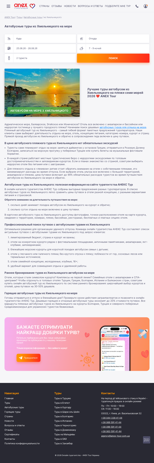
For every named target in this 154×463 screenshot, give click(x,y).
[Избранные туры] (145, 6)
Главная (9, 398)
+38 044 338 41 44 (111, 417)
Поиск (113, 58)
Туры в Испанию (63, 420)
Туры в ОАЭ (60, 438)
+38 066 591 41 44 (111, 422)
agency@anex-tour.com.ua (115, 435)
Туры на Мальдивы (64, 434)
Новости (70, 6)
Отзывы (56, 6)
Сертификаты (12, 434)
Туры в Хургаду (62, 407)
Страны (44, 6)
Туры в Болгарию (63, 416)
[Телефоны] (137, 6)
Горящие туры (12, 411)
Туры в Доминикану (65, 429)
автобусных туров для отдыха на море (123, 127)
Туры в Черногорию (65, 425)
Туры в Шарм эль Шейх (67, 411)
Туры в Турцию (62, 398)
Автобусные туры (33, 17)
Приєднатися (30, 357)
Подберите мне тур (118, 6)
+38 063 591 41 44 (111, 431)
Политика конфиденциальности (22, 443)
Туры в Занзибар (63, 443)
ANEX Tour (10, 17)
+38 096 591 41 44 (111, 426)
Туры (19, 17)
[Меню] (8, 6)
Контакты (10, 438)
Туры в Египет (62, 402)
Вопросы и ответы (90, 6)
